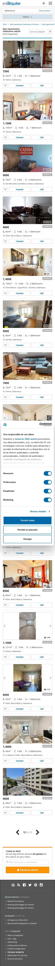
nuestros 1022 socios (26, 439)
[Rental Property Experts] (12, 3)
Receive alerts (29, 870)
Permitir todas (28, 520)
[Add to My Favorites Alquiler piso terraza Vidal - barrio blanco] (5, 605)
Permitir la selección (27, 530)
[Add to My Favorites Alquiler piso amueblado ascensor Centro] (5, 553)
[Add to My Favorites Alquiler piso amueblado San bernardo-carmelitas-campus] (5, 189)
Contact (19, 85)
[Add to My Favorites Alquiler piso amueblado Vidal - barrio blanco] (5, 761)
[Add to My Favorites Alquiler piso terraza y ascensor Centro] (5, 657)
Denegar (27, 539)
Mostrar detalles (38, 511)
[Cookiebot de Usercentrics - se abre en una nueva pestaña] (39, 424)
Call (41, 85)
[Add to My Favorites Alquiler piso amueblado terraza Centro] (5, 137)
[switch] (48, 482)
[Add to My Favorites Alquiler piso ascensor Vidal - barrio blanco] (5, 241)
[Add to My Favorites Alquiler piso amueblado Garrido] (5, 345)
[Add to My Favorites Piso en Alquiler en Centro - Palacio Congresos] (5, 397)
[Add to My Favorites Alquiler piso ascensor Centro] (5, 85)
